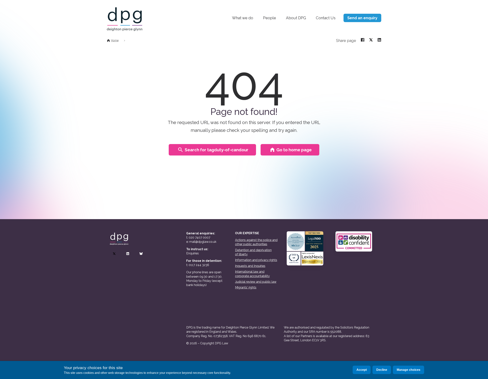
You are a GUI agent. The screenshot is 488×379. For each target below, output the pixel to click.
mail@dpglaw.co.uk (202, 242)
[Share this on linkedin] (379, 39)
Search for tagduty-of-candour (216, 149)
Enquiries (192, 253)
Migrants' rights (245, 287)
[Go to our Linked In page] (128, 253)
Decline (381, 369)
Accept (361, 369)
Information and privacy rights (256, 260)
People (269, 18)
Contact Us (326, 18)
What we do (242, 18)
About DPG (296, 18)
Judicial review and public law (255, 282)
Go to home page (294, 149)
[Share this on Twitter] (371, 39)
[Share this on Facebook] (362, 39)
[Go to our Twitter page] (114, 253)
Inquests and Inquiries (250, 266)
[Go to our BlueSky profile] (141, 253)
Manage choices (408, 369)
